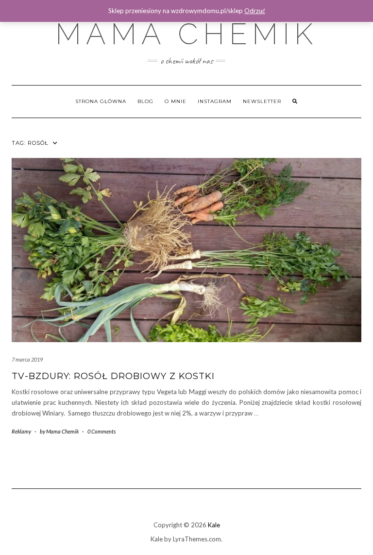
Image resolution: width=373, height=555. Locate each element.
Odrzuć (254, 11)
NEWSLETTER (262, 101)
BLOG (145, 101)
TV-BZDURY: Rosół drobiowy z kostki (113, 376)
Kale (214, 525)
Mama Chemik (186, 34)
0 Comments (101, 431)
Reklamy (21, 431)
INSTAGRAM (215, 101)
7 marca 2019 (27, 359)
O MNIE (175, 101)
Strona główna (100, 101)
